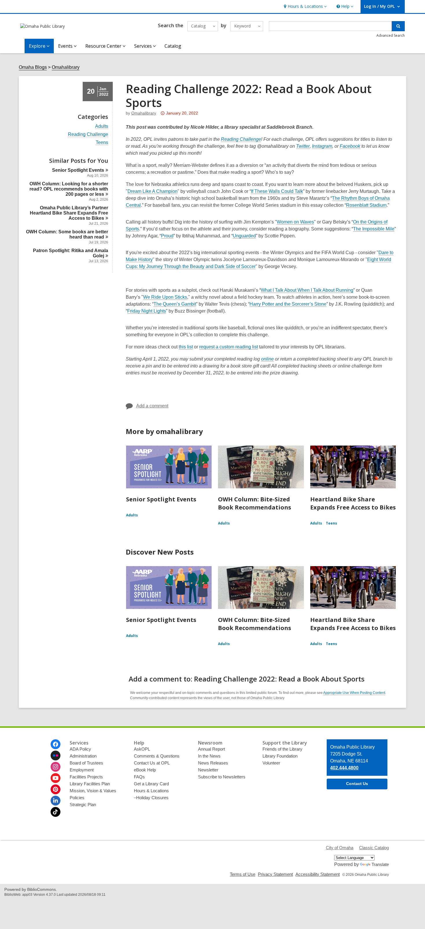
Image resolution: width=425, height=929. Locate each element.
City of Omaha (339, 847)
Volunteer (271, 762)
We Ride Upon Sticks (165, 297)
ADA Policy (80, 749)
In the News (209, 755)
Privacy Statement (275, 874)
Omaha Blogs (33, 67)
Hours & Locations (151, 790)
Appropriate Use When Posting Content (354, 693)
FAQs (139, 776)
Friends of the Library (282, 749)
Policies (77, 797)
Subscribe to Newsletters (221, 776)
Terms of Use (242, 874)
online (267, 359)
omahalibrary (143, 113)
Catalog (173, 46)
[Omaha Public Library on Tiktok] (55, 812)
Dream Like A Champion (153, 191)
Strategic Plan (83, 804)
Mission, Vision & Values (93, 790)
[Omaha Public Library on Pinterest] (55, 789)
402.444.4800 (344, 767)
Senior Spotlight (78, 170)
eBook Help (145, 769)
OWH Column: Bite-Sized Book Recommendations (254, 503)
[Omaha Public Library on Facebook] (55, 744)
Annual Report (211, 749)
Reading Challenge (88, 134)
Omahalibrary (66, 67)
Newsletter (208, 769)
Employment (82, 769)
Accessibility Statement (317, 874)
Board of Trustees (86, 762)
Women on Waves (295, 222)
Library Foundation (280, 755)
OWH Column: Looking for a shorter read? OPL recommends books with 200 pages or (68, 189)
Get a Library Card (151, 783)
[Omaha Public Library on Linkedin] (55, 801)
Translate (380, 864)
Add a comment (152, 405)
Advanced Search (390, 35)
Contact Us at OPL (152, 762)
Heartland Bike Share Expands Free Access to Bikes (353, 503)
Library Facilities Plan (90, 783)
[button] (304, 6)
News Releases (213, 762)
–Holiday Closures (151, 797)
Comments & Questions (157, 755)
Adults (101, 126)
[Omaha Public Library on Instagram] (55, 767)
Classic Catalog (374, 847)
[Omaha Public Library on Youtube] (55, 778)
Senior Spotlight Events (161, 499)
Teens (102, 142)
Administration (83, 755)
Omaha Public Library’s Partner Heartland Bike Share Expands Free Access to (69, 213)
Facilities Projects (86, 776)
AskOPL (142, 749)
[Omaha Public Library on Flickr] (55, 755)
